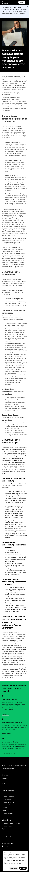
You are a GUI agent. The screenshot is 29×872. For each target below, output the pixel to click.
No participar (13, 868)
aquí (20, 863)
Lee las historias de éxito (10, 742)
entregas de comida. (17, 517)
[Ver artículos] (3, 696)
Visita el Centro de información (12, 722)
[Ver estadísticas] (3, 719)
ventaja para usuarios (7, 13)
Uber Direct (5, 253)
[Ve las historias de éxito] (3, 739)
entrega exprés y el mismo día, (14, 166)
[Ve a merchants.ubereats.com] (5, 2)
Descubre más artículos (9, 699)
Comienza (21, 2)
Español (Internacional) (10, 843)
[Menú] (26, 2)
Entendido (23, 868)
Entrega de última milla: (12, 491)
